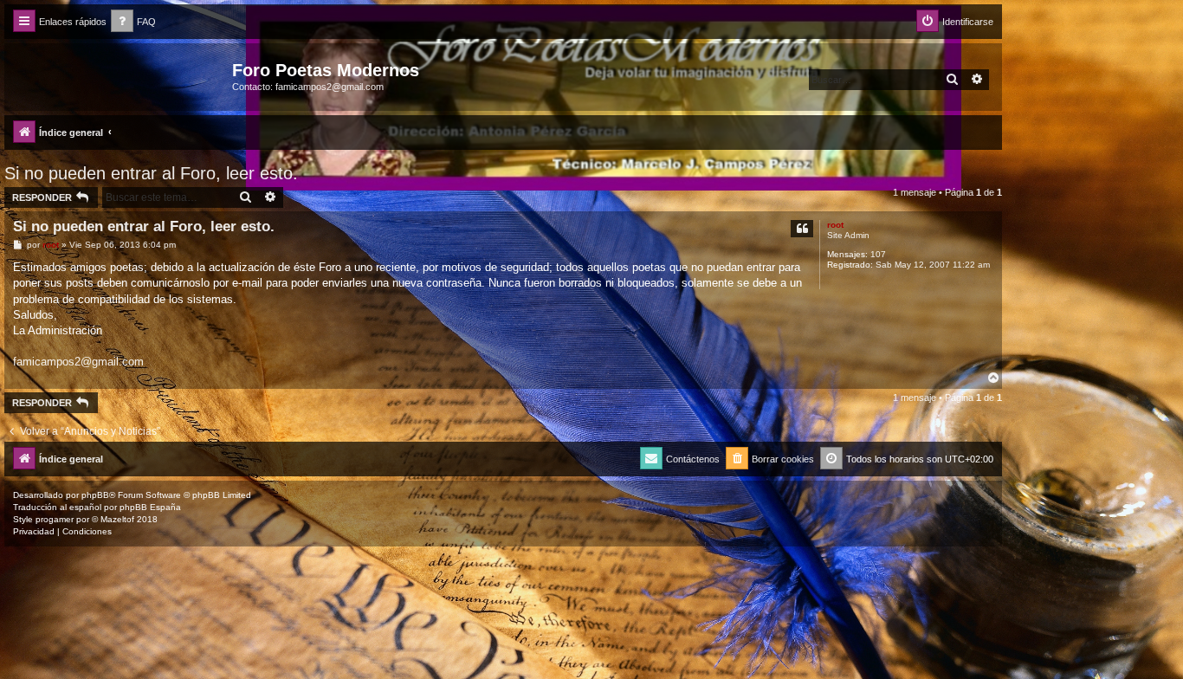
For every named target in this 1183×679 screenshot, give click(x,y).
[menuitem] (133, 22)
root (835, 225)
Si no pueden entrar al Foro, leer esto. (151, 173)
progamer (55, 519)
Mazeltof (117, 519)
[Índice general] (120, 75)
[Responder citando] (802, 228)
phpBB (95, 495)
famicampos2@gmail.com (78, 361)
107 (878, 254)
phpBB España (150, 507)
